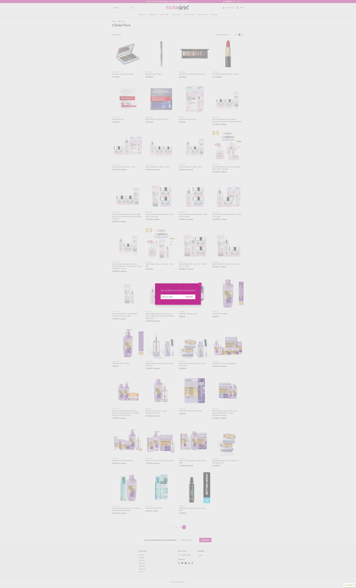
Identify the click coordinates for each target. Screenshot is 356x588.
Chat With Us (350, 585)
